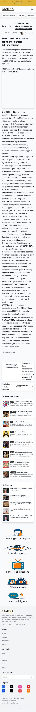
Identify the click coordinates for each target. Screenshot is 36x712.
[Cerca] (26, 9)
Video (3, 664)
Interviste (4, 660)
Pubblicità (4, 644)
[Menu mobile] (32, 9)
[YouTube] (28, 686)
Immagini (4, 667)
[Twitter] (11, 686)
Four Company (12, 708)
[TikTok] (11, 690)
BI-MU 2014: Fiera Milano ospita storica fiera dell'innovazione (23, 26)
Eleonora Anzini (26, 708)
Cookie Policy (14, 703)
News (4, 26)
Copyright (4, 637)
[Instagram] (20, 686)
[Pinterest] (20, 690)
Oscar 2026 (21, 15)
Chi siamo (4, 633)
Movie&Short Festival (9, 15)
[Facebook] (3, 686)
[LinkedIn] (3, 690)
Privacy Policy (5, 640)
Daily (10, 26)
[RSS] (28, 690)
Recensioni (5, 657)
